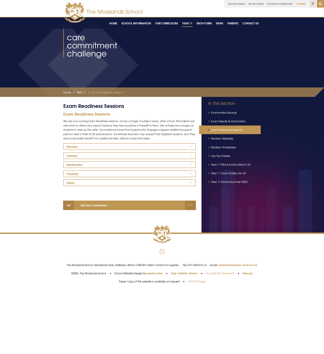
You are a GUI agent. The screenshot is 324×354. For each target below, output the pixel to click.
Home (67, 92)
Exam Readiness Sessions (107, 92)
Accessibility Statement (220, 273)
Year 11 (81, 92)
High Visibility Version (184, 273)
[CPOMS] (296, 11)
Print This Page (196, 281)
